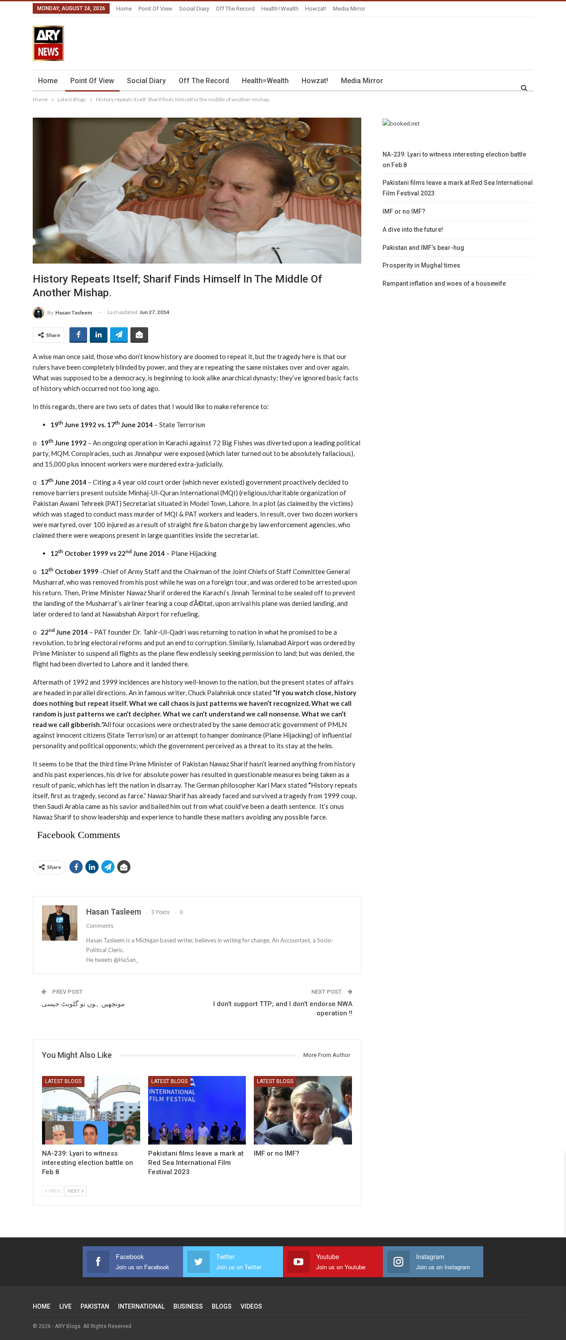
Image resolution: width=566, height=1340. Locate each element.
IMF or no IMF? (403, 211)
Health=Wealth (279, 8)
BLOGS (222, 1306)
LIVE (65, 1306)
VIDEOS (251, 1306)
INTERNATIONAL (141, 1306)
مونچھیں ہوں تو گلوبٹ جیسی (83, 1004)
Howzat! (315, 8)
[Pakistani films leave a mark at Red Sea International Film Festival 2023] (197, 1110)
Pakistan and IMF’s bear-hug (423, 247)
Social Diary (194, 8)
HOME (41, 1306)
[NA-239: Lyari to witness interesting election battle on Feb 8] (91, 1110)
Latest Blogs (63, 1081)
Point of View (155, 8)
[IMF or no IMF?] (303, 1110)
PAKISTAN (94, 1306)
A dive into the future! (412, 229)
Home (124, 8)
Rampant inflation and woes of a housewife (444, 283)
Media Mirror (349, 8)
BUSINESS (188, 1306)
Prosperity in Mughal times (421, 265)
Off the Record (235, 8)
